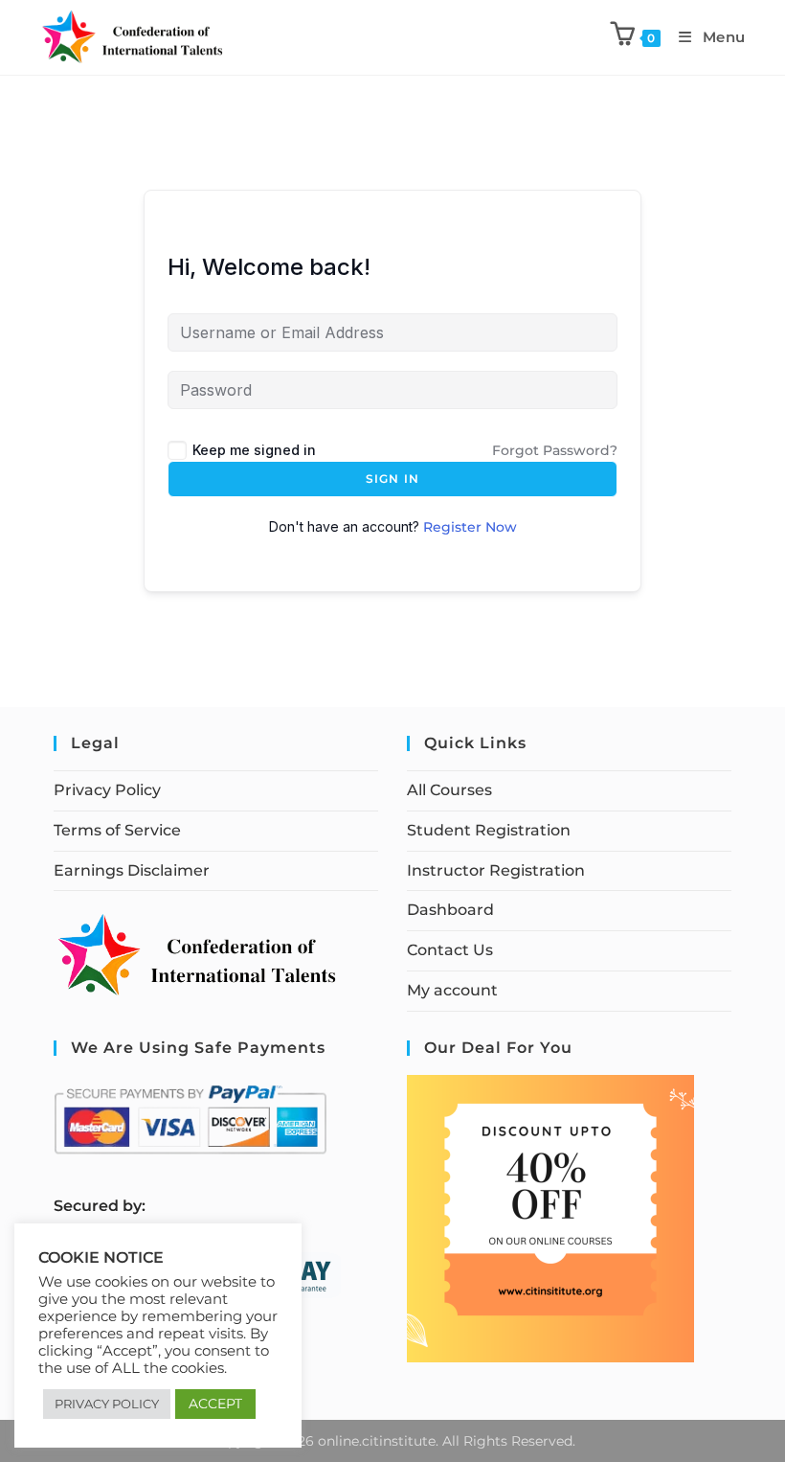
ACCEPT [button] (215, 1403)
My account (452, 990)
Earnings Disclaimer (132, 870)
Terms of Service (117, 830)
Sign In (392, 478)
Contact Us (450, 950)
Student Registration (489, 830)
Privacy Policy (107, 790)
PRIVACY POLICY (107, 1403)
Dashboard (450, 910)
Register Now (470, 527)
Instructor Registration (496, 870)
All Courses (449, 790)
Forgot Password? (554, 450)
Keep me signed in (254, 450)
